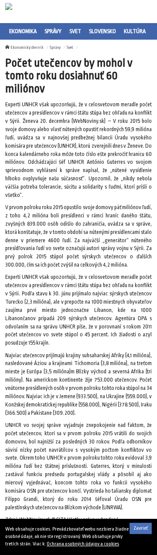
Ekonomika (23, 31)
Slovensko (102, 31)
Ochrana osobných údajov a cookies (83, 544)
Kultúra (135, 31)
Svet (75, 31)
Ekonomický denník (27, 47)
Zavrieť (140, 528)
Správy (52, 31)
